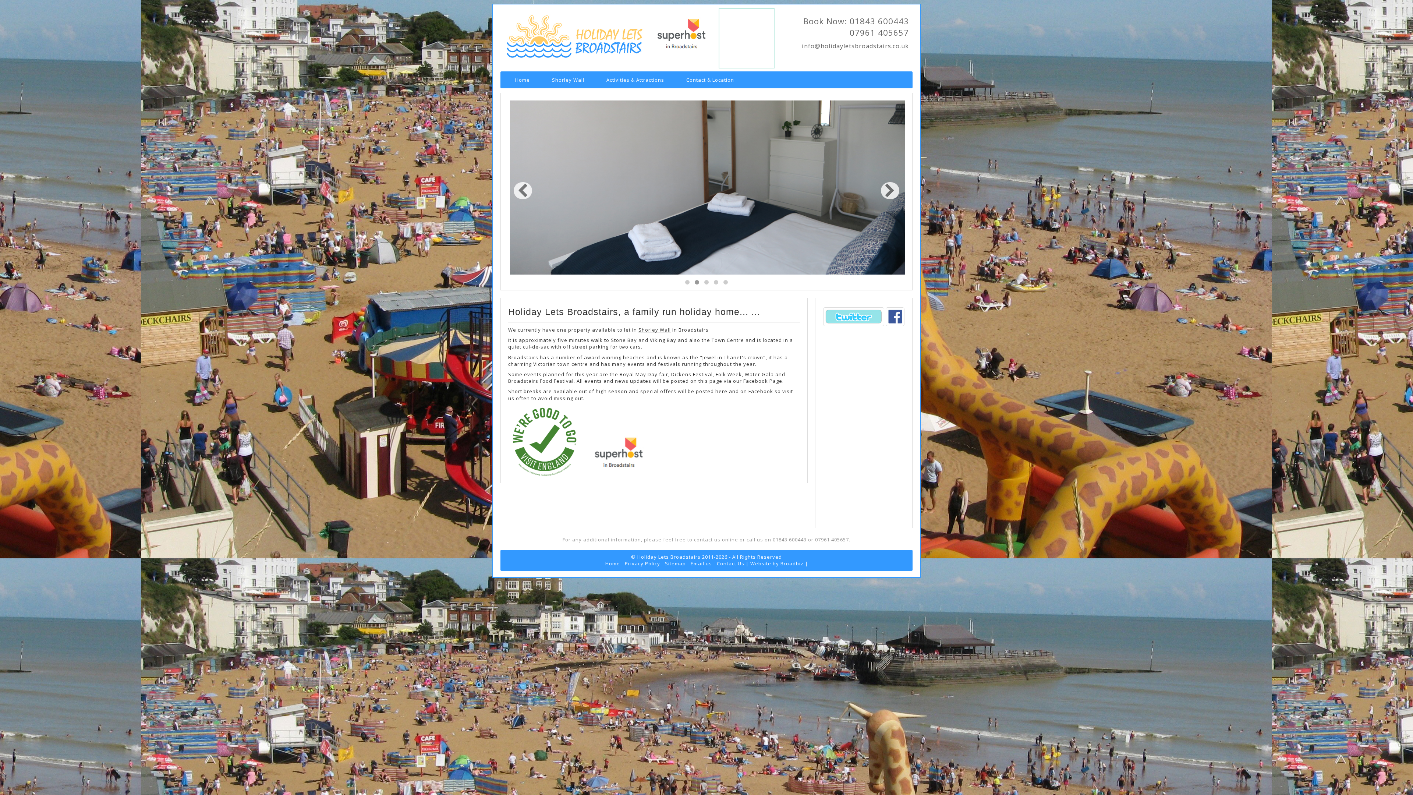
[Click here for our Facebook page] (895, 326)
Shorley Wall (568, 80)
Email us (701, 563)
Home (522, 80)
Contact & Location (710, 80)
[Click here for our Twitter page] (854, 326)
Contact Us (730, 563)
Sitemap (675, 563)
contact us (707, 539)
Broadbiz (792, 563)
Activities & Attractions (635, 80)
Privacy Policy (642, 563)
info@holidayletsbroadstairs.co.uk (855, 46)
